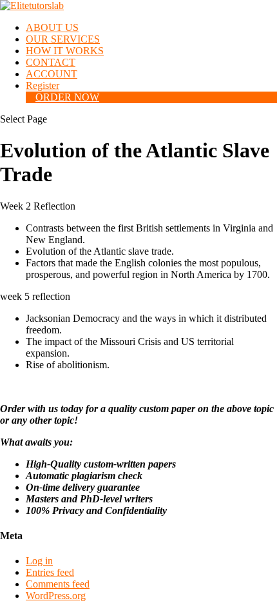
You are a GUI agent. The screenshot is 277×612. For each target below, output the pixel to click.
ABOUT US (52, 27)
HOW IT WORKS (65, 50)
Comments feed (58, 583)
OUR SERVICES (63, 39)
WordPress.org (56, 595)
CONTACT (50, 62)
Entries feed (50, 572)
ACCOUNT (51, 73)
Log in (39, 560)
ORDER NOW (67, 97)
